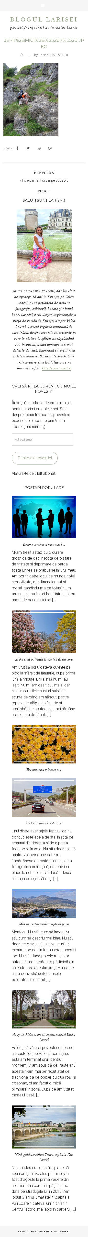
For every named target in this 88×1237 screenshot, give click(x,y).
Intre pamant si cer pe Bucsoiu (45, 180)
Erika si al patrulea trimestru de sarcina (44, 659)
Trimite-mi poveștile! (35, 458)
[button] (44, 5)
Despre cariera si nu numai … (44, 544)
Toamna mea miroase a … (44, 770)
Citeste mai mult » (56, 368)
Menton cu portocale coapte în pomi (44, 924)
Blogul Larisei (44, 19)
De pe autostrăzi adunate (44, 823)
